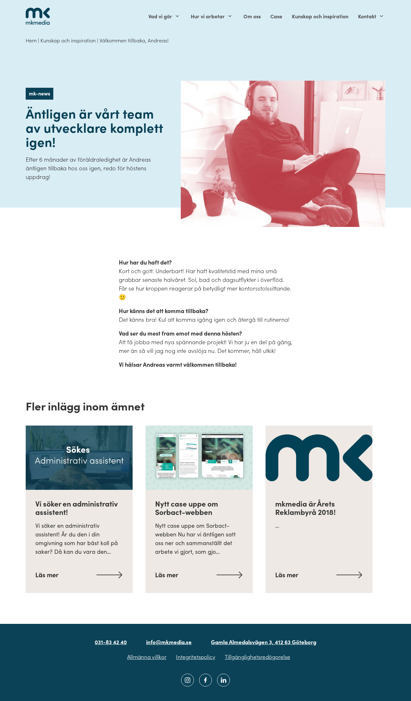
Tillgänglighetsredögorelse (257, 657)
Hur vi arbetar (208, 16)
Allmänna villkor (146, 657)
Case (276, 16)
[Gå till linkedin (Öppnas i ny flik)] (223, 680)
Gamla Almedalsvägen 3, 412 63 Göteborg (263, 642)
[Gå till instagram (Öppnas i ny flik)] (187, 680)
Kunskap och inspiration (320, 16)
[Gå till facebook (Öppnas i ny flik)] (205, 680)
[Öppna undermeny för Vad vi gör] (177, 16)
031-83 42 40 (111, 642)
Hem (31, 40)
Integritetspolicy (195, 657)
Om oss (252, 16)
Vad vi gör (160, 16)
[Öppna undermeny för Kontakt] (381, 16)
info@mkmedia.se (169, 642)
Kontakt (367, 16)
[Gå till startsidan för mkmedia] (38, 16)
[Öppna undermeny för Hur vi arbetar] (230, 16)
